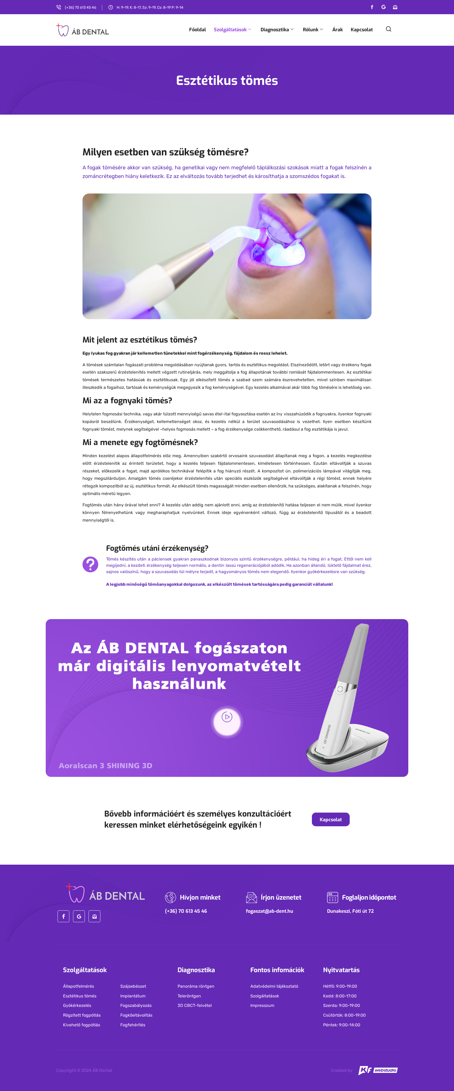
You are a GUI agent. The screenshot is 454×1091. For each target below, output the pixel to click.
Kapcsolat (362, 30)
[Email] (395, 7)
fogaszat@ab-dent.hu (269, 911)
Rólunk (310, 30)
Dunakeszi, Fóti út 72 (350, 911)
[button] (388, 31)
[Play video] (227, 722)
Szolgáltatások (230, 30)
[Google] (384, 7)
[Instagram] (94, 916)
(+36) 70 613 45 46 (186, 911)
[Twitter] (79, 916)
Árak (337, 30)
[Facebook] (372, 7)
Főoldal (197, 30)
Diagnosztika (275, 30)
